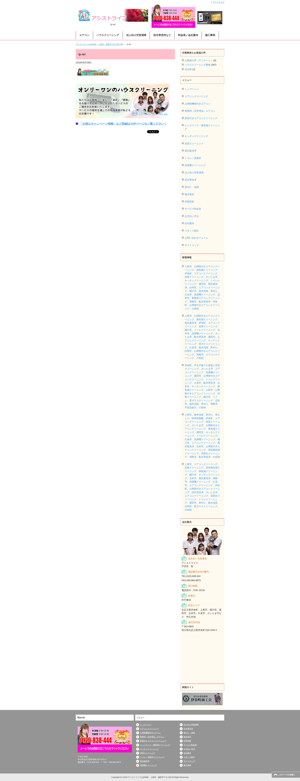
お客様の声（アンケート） (199, 60)
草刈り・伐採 (192, 187)
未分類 (188, 69)
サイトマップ (192, 245)
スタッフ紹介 (192, 230)
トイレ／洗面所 (193, 158)
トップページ (192, 89)
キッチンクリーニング (196, 136)
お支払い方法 (192, 216)
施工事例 (210, 35)
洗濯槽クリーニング (195, 165)
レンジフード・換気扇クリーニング (202, 127)
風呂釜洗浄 (190, 150)
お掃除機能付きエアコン (197, 103)
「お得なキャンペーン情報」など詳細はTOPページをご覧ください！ (123, 123)
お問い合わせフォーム (196, 237)
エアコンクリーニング (196, 96)
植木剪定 (189, 194)
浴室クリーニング (194, 143)
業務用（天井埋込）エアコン (200, 110)
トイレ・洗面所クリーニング (152, 757)
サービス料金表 (193, 208)
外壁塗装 (189, 201)
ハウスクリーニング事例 (197, 64)
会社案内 (189, 223)
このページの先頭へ (286, 775)
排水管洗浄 (190, 179)
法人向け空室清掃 (194, 172)
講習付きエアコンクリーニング (201, 118)
